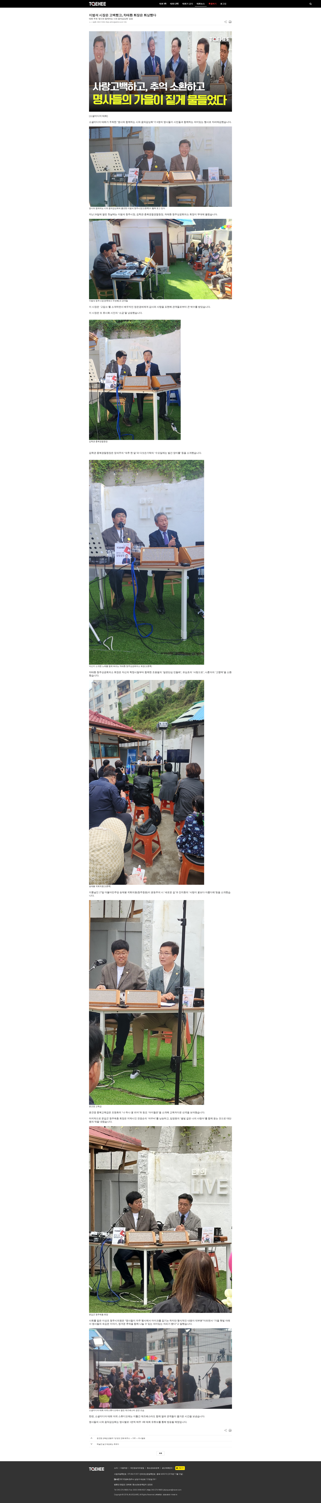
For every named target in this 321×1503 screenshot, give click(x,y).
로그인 (223, 4)
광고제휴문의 (167, 1468)
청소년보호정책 (153, 1468)
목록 (160, 1453)
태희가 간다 (187, 4)
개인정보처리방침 (137, 1468)
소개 (116, 1468)
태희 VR (162, 4)
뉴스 (90, 22)
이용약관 (123, 1468)
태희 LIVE (174, 4)
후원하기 (213, 4)
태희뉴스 (201, 4)
